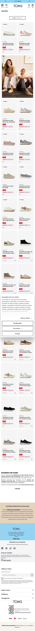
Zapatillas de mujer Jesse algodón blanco (8, 219)
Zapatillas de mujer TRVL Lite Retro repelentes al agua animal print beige (24, 221)
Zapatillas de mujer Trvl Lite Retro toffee (25, 351)
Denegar (17, 333)
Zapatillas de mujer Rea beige (8, 186)
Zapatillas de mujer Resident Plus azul (24, 186)
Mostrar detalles (25, 318)
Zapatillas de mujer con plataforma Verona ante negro (25, 253)
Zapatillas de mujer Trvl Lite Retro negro (25, 451)
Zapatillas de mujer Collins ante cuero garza (24, 286)
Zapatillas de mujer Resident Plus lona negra (8, 419)
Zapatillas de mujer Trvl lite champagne (24, 121)
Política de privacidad (18, 583)
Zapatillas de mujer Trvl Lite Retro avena (8, 252)
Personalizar (16, 328)
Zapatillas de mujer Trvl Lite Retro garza (25, 384)
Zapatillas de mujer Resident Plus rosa (8, 153)
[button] (32, 6)
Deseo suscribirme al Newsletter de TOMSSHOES (13, 578)
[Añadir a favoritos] (3, 51)
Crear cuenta (7, 560)
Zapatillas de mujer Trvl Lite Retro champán (8, 385)
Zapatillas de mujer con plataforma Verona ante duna (9, 286)
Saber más (16, 538)
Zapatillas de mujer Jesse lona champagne (9, 121)
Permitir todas (18, 323)
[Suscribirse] (32, 575)
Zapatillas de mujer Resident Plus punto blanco (8, 45)
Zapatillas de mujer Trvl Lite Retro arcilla (25, 418)
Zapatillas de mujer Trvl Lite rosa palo (24, 44)
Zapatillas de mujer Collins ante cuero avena (8, 352)
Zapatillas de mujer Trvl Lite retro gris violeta (24, 154)
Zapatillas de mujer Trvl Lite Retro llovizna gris (9, 452)
